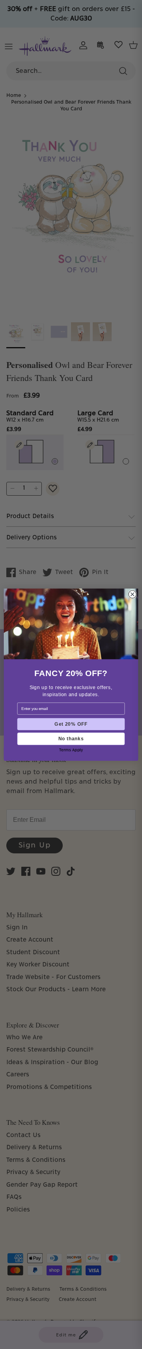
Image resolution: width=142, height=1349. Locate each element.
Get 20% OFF (70, 724)
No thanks (71, 738)
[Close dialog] (132, 594)
